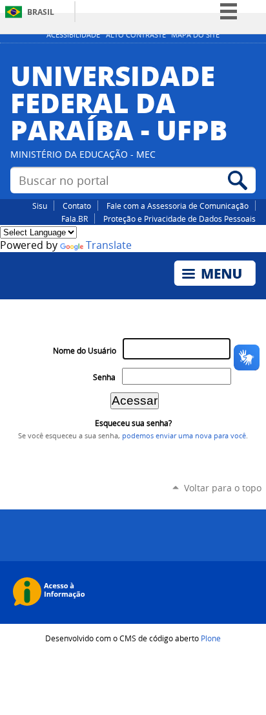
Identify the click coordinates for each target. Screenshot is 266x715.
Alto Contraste (136, 34)
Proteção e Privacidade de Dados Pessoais (179, 218)
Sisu (39, 205)
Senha (104, 377)
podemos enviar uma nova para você (184, 435)
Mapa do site (195, 34)
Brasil (40, 11)
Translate (109, 245)
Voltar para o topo (222, 488)
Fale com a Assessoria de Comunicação (178, 205)
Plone (211, 638)
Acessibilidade (73, 34)
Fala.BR (74, 218)
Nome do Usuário (84, 350)
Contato (77, 205)
